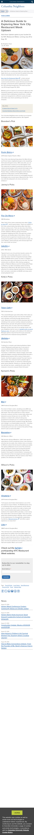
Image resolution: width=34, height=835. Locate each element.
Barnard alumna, (13, 519)
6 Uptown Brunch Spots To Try (9, 108)
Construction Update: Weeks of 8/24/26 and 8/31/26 (15, 626)
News (7, 11)
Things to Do (5, 587)
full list (18, 548)
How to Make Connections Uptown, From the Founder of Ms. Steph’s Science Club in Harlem (16, 646)
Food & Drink (5, 16)
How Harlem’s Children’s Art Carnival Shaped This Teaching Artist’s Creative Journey (15, 635)
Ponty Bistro (6, 152)
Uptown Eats (17, 587)
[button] (2, 1)
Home (2, 11)
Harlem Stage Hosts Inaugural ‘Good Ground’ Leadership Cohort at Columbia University (15, 617)
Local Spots (16, 585)
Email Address (6, 569)
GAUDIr (4, 246)
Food (11, 587)
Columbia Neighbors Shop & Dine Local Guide (13, 111)
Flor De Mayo (7, 215)
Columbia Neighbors (12, 6)
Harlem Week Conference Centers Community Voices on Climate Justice (15, 607)
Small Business (25, 585)
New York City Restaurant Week (10, 78)
